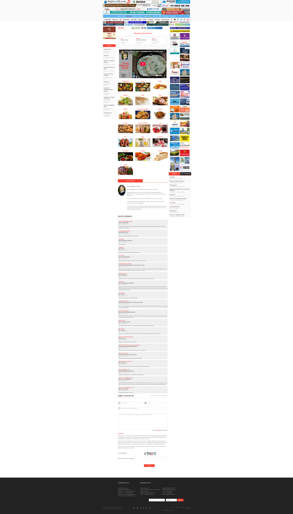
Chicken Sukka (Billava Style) (109, 106)
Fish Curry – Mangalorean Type (126, 377)
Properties (115, 19)
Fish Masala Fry (173, 185)
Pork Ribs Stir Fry (123, 273)
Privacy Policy (188, 508)
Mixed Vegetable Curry (124, 369)
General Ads (126, 19)
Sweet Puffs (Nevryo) (124, 310)
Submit (149, 465)
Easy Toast (154, 40)
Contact (182, 507)
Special (145, 16)
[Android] (171, 19)
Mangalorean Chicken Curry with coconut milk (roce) (180, 190)
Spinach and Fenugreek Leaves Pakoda (108, 89)
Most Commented (186, 173)
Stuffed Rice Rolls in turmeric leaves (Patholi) (129, 345)
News (123, 16)
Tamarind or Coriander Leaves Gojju (109, 98)
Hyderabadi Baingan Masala (125, 263)
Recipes (135, 16)
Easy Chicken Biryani (175, 206)
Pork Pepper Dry (108, 113)
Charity (140, 16)
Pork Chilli (172, 177)
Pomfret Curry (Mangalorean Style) (178, 198)
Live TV (155, 16)
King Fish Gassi (107, 49)
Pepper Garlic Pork (123, 353)
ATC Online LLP (170, 510)
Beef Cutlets (122, 320)
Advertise (166, 16)
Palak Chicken (122, 293)
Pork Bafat (121, 239)
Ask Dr (144, 19)
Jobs (120, 19)
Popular (174, 173)
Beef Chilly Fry (173, 210)
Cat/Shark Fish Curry (123, 301)
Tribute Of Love (165, 19)
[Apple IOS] (174, 19)
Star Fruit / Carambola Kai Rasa (109, 61)
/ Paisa (121, 255)
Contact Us (172, 16)
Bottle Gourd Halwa (141, 40)
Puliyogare (106, 81)
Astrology (157, 19)
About (177, 507)
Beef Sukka (121, 281)
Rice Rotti (106, 55)
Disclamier (189, 507)
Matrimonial (108, 19)
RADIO (160, 16)
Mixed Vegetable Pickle (124, 231)
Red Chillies (134, 19)
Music (140, 19)
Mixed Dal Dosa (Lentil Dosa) (109, 68)
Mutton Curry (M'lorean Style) (126, 336)
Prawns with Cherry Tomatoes (108, 74)
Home (171, 507)
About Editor (130, 180)
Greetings (150, 19)
